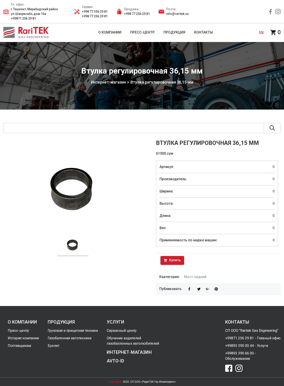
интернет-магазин (129, 352)
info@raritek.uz (177, 14)
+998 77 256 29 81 (137, 14)
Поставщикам (19, 346)
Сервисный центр (121, 330)
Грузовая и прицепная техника (73, 330)
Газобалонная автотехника (69, 338)
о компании (22, 322)
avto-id (115, 361)
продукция (61, 322)
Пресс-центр (18, 330)
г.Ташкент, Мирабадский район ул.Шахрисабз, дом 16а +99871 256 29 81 (34, 13)
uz (261, 32)
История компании (23, 338)
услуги (115, 322)
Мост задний (195, 277)
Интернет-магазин (108, 82)
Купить (174, 260)
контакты (237, 322)
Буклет (53, 346)
